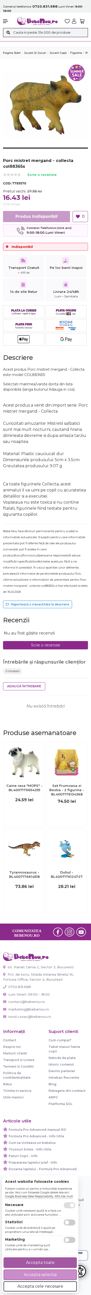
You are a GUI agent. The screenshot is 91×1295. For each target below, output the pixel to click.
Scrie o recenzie (42, 175)
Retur (7, 1084)
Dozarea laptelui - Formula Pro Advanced (43, 1169)
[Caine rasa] (24, 762)
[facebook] (57, 932)
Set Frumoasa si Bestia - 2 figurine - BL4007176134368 (66, 790)
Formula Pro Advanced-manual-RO (37, 1130)
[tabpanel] (45, 105)
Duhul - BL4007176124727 (67, 874)
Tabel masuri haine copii (64, 1049)
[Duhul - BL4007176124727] (67, 848)
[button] (7, 21)
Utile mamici (13, 1097)
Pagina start (11, 53)
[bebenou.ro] (37, 20)
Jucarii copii (58, 53)
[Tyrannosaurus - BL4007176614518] (24, 848)
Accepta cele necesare (40, 1286)
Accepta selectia (40, 1274)
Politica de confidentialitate (17, 1075)
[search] (8, 32)
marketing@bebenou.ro (28, 1009)
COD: (7, 183)
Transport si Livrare (18, 1060)
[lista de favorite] (67, 21)
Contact (9, 1040)
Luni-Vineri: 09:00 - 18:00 (28, 994)
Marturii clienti (15, 1053)
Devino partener (62, 1071)
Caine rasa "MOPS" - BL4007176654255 (24, 788)
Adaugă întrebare (24, 686)
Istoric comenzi (61, 1064)
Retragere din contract (67, 1091)
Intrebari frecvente (64, 1077)
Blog (52, 1084)
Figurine (76, 53)
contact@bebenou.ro (26, 1002)
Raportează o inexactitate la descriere (40, 604)
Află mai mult (64, 1196)
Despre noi (12, 1047)
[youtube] (81, 932)
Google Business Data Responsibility (29, 1196)
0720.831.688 (19, 987)
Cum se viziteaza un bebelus (32, 1143)
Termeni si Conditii (18, 1066)
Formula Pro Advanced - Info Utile (36, 1136)
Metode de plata (62, 1058)
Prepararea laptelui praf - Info (33, 1162)
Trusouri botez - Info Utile (30, 1149)
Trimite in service (17, 1091)
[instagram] (69, 932)
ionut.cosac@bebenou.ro (29, 1017)
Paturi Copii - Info (23, 1156)
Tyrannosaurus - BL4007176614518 (24, 874)
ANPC (53, 1097)
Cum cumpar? (60, 1040)
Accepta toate (40, 1262)
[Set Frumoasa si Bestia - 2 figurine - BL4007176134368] (67, 762)
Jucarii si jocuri (35, 53)
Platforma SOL (60, 1104)
